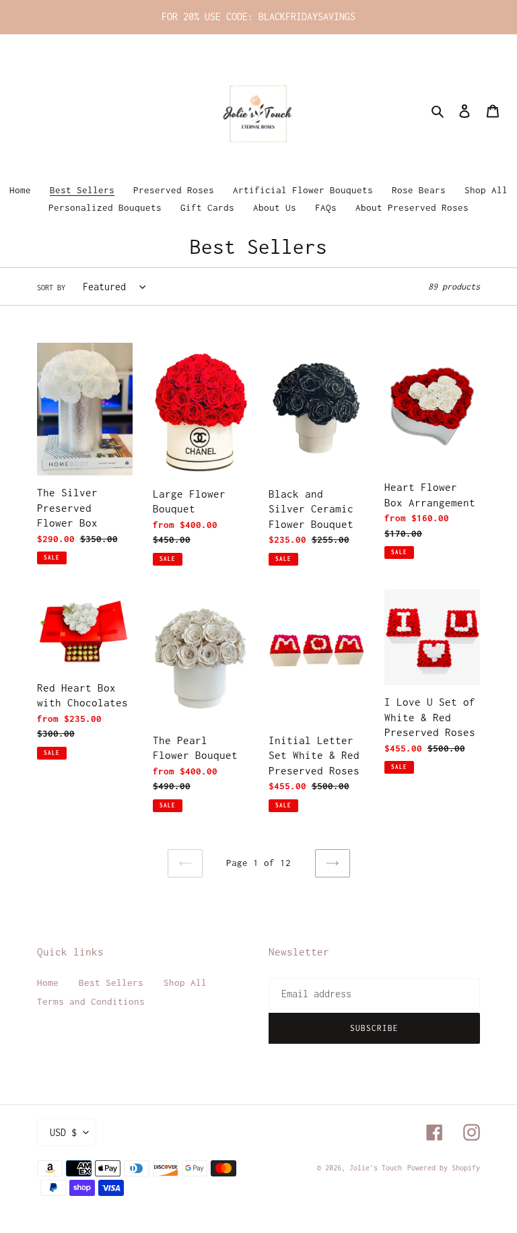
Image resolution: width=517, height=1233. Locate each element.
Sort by (51, 288)
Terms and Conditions (91, 1001)
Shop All (185, 982)
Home (48, 982)
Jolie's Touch (375, 1168)
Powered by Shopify (443, 1168)
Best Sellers (111, 982)
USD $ (63, 1132)
